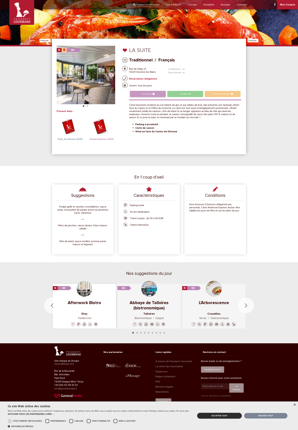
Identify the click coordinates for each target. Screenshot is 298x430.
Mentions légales (165, 386)
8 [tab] (160, 332)
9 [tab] (164, 332)
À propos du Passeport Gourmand (174, 361)
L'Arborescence (214, 302)
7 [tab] (156, 332)
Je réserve (147, 94)
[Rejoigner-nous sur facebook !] (275, 4)
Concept (192, 4)
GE (72, 50)
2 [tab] (87, 105)
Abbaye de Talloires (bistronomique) (149, 305)
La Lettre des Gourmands (169, 366)
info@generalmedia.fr (65, 388)
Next (111, 75)
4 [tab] (144, 332)
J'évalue (184, 94)
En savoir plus (182, 411)
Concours (242, 4)
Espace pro (162, 371)
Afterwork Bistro (84, 302)
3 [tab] (140, 332)
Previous (60, 75)
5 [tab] (148, 332)
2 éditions (173, 4)
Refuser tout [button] (265, 415)
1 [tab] (83, 105)
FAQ (158, 381)
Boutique (225, 4)
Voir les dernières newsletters (216, 395)
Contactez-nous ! (212, 369)
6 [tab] (152, 332)
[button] (98, 414)
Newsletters (162, 391)
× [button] (294, 405)
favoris (221, 94)
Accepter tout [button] (219, 415)
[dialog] (149, 415)
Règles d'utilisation (165, 376)
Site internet (174, 72)
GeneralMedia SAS (64, 363)
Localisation (174, 69)
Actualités (208, 4)
